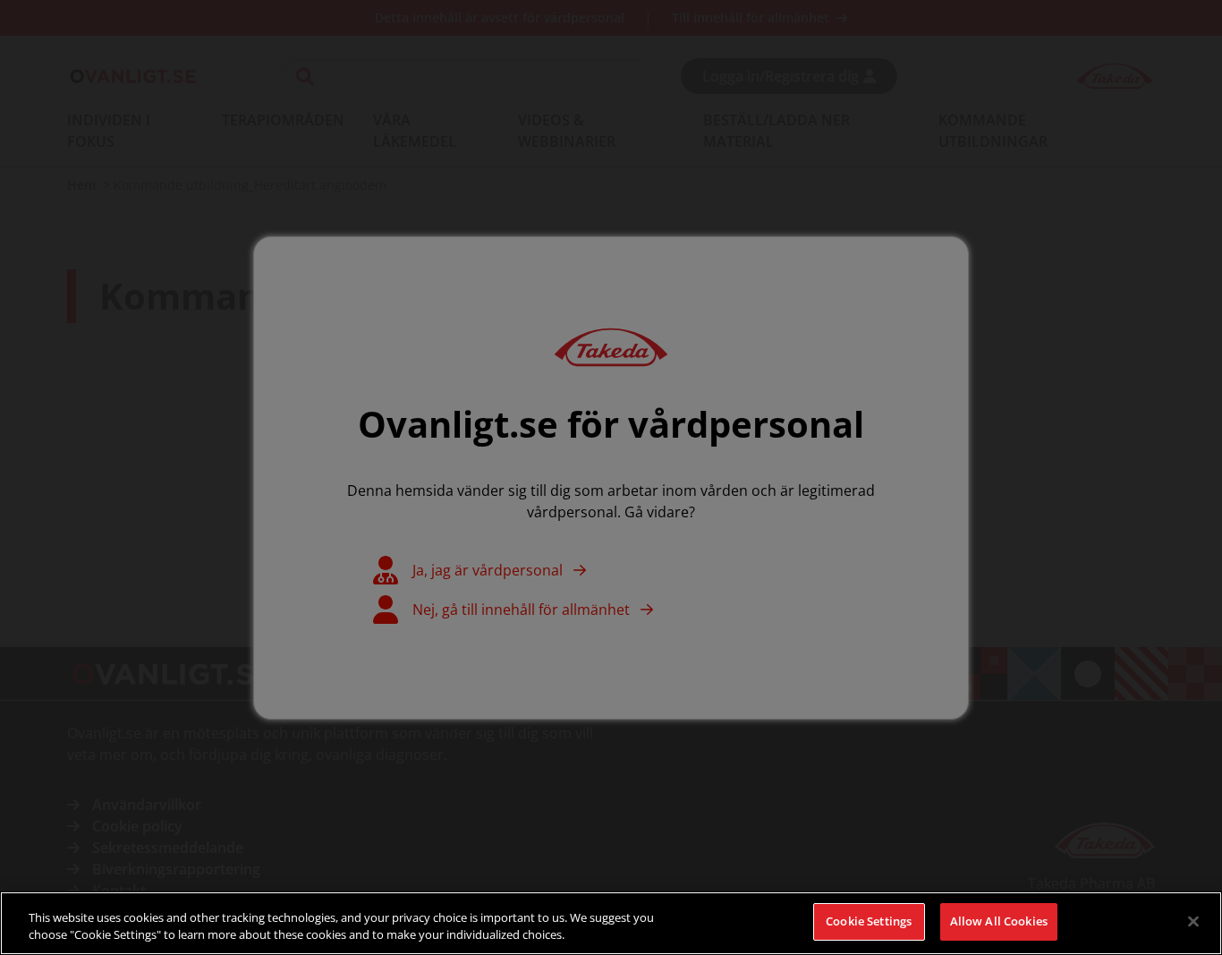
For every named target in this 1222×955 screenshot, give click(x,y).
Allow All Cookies (999, 921)
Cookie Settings (869, 921)
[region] (611, 923)
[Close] (1193, 921)
